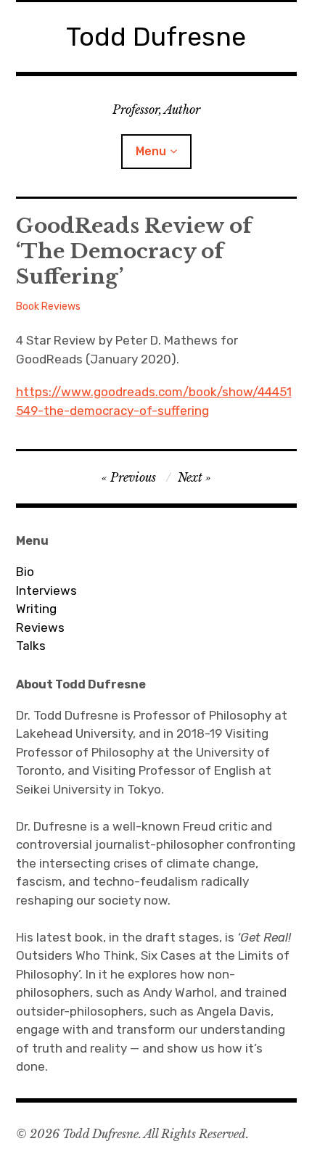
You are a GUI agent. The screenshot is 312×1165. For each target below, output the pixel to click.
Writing (36, 608)
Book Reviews (48, 306)
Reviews (40, 627)
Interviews (46, 590)
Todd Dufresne (156, 36)
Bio (25, 571)
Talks (31, 645)
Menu (151, 151)
